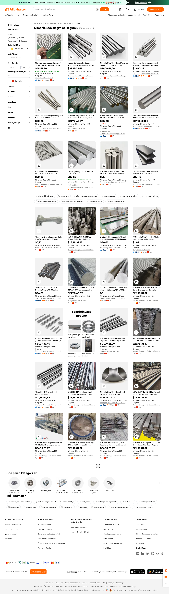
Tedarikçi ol (140, 524)
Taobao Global (94, 583)
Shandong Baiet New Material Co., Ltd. (147, 74)
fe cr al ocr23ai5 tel (151, 196)
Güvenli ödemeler (44, 524)
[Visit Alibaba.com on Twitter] (147, 553)
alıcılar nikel (65, 196)
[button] (97, 9)
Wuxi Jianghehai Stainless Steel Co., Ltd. (49, 184)
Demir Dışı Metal (66, 23)
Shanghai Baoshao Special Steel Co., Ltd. (114, 182)
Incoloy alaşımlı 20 (49, 507)
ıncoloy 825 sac (109, 196)
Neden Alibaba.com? (13, 524)
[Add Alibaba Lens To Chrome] (38, 571)
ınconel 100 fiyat (68, 502)
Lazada (84, 583)
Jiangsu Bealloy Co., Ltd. (77, 128)
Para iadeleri (108, 539)
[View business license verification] (107, 590)
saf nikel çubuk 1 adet (143, 507)
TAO (103, 583)
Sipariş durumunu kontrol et (146, 534)
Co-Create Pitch (11, 529)
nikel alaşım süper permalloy (107, 502)
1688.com (59, 583)
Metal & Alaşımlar (50, 23)
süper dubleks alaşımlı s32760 (86, 196)
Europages (120, 583)
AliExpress (49, 583)
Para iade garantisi (45, 529)
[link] (166, 570)
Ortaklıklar (140, 543)
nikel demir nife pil (96, 201)
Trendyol (111, 583)
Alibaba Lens (18, 572)
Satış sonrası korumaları (47, 539)
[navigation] (18, 245)
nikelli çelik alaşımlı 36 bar (47, 201)
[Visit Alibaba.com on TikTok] (162, 553)
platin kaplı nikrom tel (116, 201)
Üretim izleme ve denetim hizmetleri (51, 543)
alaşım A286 (15, 507)
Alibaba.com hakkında (14, 519)
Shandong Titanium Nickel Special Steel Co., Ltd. (114, 248)
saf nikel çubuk (99, 507)
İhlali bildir (107, 548)
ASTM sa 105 (128, 502)
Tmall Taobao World (72, 583)
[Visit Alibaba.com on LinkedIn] (142, 553)
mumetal (83, 507)
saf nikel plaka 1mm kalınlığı (73, 201)
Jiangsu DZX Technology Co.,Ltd (112, 134)
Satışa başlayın (141, 529)
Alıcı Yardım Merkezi (111, 524)
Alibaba (37, 23)
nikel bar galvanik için (129, 196)
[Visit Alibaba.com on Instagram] (152, 553)
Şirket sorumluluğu (12, 534)
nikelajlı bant (86, 502)
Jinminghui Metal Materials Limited (146, 184)
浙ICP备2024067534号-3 (147, 590)
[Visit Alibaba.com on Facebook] (137, 553)
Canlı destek (108, 529)
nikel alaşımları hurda (148, 502)
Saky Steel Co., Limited (44, 78)
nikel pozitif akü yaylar (46, 196)
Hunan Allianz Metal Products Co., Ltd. (82, 187)
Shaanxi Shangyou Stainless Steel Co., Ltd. (82, 250)
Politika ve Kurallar (44, 548)
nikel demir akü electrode (120, 507)
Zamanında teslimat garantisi (49, 534)
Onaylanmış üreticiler (79, 527)
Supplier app (72, 572)
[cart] (128, 10)
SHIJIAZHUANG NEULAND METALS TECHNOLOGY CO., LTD (49, 248)
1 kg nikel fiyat (68, 507)
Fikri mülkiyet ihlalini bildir (113, 543)
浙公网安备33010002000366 (124, 590)
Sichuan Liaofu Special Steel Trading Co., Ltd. (147, 126)
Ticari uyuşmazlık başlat (112, 534)
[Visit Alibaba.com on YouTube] (157, 553)
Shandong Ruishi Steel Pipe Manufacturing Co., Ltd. (49, 128)
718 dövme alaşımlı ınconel (46, 502)
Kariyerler (8, 539)
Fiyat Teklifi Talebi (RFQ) (80, 532)
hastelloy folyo (31, 507)
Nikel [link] (78, 23)
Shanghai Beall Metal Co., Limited (80, 76)
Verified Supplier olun (144, 539)
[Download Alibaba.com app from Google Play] (155, 571)
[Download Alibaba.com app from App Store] (137, 571)
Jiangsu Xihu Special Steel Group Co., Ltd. (114, 76)
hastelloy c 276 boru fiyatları (20, 502)
